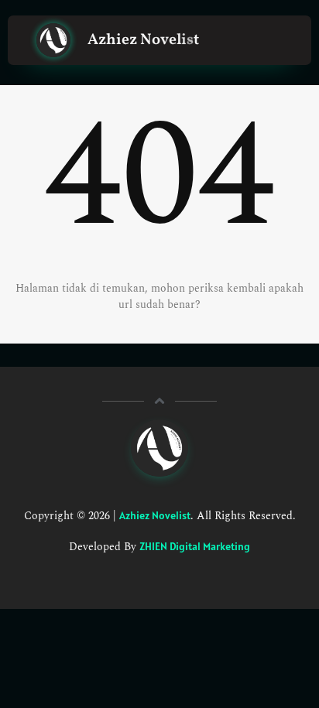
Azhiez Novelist (154, 515)
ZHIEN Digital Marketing (194, 546)
